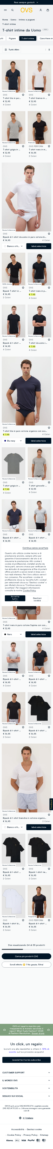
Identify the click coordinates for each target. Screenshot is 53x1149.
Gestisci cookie (34, 1129)
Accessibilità (17, 1129)
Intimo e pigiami (27, 19)
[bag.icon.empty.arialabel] (47, 10)
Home (5, 19)
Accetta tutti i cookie (15, 598)
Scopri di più (38, 1033)
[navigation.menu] (5, 10)
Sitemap (44, 1135)
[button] (51, 804)
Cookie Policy (14, 1135)
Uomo (13, 19)
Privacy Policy (31, 1135)
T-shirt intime (9, 24)
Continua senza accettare (35, 548)
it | (28, 1118)
